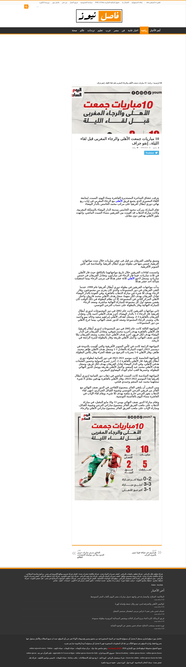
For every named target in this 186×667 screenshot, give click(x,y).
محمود (155, 147)
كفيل (61, 581)
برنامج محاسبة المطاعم (35, 574)
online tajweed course (37, 648)
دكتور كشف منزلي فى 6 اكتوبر (82, 581)
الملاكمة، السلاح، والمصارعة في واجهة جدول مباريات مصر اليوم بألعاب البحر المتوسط (127, 596)
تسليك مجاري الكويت (144, 581)
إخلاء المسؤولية (137, 2)
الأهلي (131, 278)
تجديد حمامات (100, 581)
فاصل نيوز (55, 2)
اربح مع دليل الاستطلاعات (88, 658)
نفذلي (55, 581)
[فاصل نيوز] (100, 15)
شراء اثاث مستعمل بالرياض (129, 578)
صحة (74, 30)
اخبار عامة (133, 30)
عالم (82, 30)
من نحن (64, 2)
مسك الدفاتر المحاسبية (143, 663)
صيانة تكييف (58, 648)
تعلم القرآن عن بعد (45, 653)
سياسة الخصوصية (86, 2)
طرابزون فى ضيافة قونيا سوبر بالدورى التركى (144, 553)
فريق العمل (74, 2)
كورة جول (130, 663)
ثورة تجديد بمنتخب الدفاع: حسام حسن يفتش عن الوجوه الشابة (137, 625)
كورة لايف (102, 658)
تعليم (100, 30)
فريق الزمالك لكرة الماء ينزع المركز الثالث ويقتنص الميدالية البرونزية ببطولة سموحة (128, 618)
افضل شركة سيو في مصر (86, 578)
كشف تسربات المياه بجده (109, 574)
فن (123, 30)
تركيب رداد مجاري (113, 581)
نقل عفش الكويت (37, 578)
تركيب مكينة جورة (128, 581)
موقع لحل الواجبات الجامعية (107, 578)
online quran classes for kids (86, 653)
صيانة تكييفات (69, 648)
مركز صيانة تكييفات (83, 648)
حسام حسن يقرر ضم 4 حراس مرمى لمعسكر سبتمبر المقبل (138, 611)
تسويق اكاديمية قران (106, 653)
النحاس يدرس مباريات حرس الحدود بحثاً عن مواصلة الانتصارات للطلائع (90, 554)
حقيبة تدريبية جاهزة (108, 663)
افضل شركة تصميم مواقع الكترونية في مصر (61, 574)
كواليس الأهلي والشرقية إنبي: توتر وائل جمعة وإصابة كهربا (139, 604)
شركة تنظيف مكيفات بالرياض (132, 574)
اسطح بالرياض (146, 578)
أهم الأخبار (155, 30)
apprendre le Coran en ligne (63, 653)
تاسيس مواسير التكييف (46, 658)
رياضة (144, 30)
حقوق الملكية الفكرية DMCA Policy (107, 2)
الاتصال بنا (125, 2)
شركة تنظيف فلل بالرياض (153, 574)
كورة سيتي (121, 663)
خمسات (67, 581)
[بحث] (26, 6)
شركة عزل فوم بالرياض (88, 576)
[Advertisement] (93, 55)
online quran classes (137, 653)
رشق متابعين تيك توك (99, 648)
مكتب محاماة (72, 658)
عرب (108, 30)
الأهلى (119, 200)
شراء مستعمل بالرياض (116, 658)
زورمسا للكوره (44, 2)
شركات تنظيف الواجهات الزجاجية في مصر (60, 578)
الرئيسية (156, 83)
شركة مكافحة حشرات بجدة (153, 576)
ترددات (91, 30)
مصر (116, 30)
